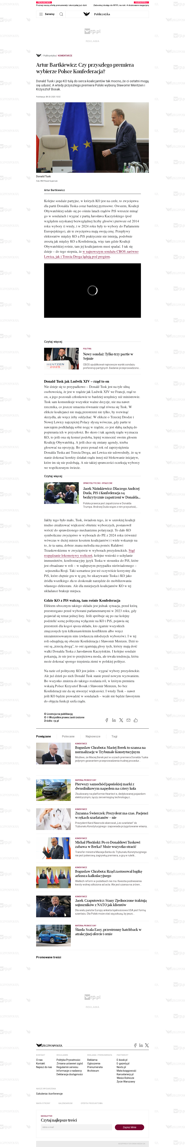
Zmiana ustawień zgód (70, 1063)
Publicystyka (102, 14)
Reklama (92, 1059)
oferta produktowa (92, 1103)
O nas (39, 1059)
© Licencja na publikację (58, 713)
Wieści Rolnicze (125, 1078)
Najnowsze (93, 736)
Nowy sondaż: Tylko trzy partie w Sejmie (108, 356)
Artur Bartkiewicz (54, 190)
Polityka (87, 349)
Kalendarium (65, 1103)
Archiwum (93, 1070)
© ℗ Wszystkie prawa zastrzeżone (64, 717)
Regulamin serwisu (67, 1067)
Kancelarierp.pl (125, 1074)
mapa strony (43, 1103)
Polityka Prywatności (68, 1059)
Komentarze (65, 55)
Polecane (68, 736)
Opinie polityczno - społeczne (97, 483)
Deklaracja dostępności (70, 1074)
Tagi (114, 736)
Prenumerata (95, 1067)
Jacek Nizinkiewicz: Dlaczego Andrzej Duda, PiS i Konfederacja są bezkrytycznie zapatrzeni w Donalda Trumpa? (111, 493)
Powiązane (43, 736)
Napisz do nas (44, 1067)
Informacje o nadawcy (69, 1070)
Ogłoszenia (93, 1063)
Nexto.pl (121, 1067)
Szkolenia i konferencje (49, 1093)
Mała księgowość (126, 1070)
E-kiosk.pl (122, 1059)
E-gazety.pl (123, 1063)
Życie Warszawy (126, 1081)
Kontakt (40, 1063)
